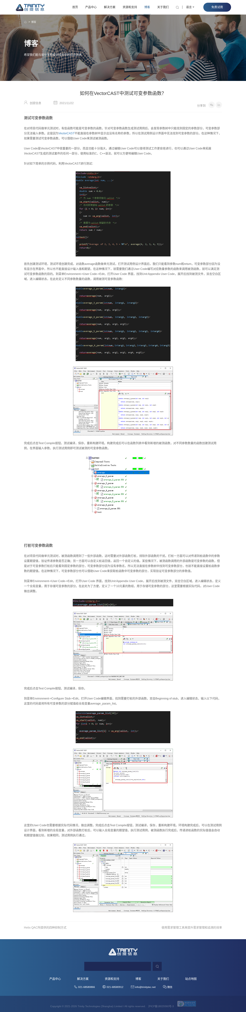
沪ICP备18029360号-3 (161, 1006)
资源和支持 (130, 7)
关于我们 (163, 7)
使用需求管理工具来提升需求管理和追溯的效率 (192, 927)
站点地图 (191, 978)
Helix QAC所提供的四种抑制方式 (45, 927)
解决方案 (109, 7)
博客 (147, 7)
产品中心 (91, 7)
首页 (75, 7)
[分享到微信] (211, 105)
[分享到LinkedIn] (219, 105)
